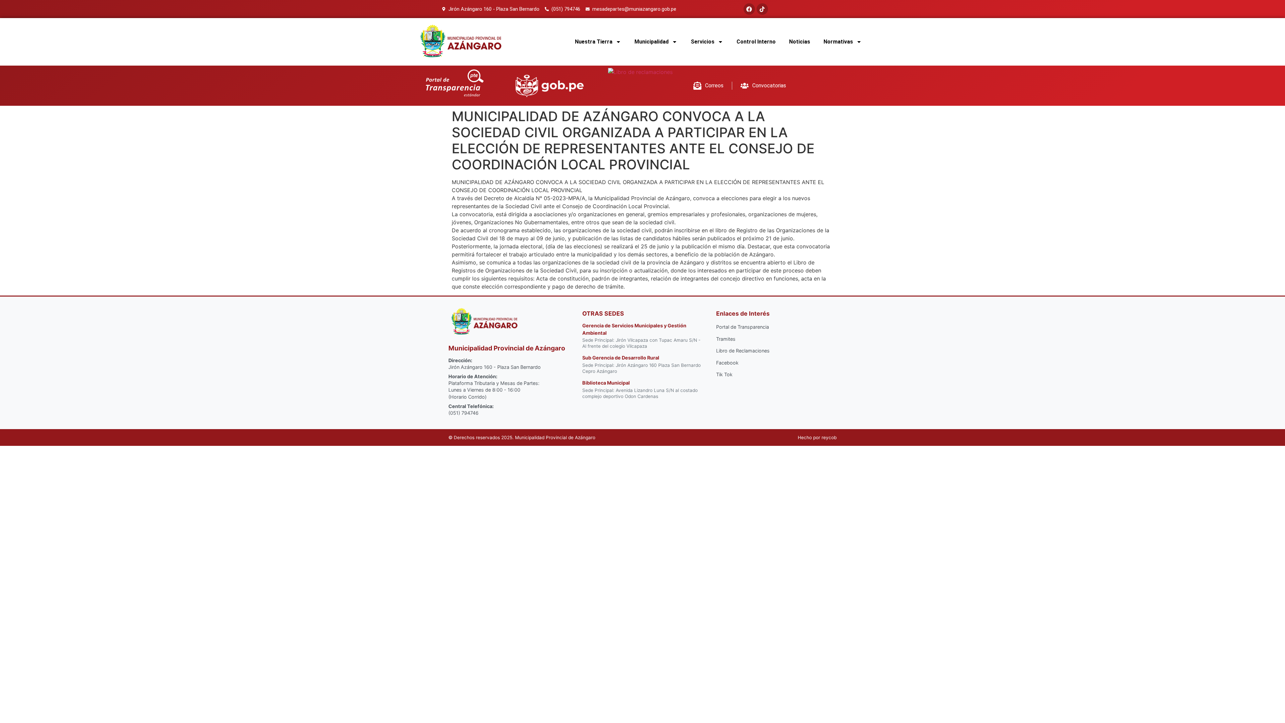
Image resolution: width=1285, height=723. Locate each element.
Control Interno (756, 41)
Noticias (799, 41)
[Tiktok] (762, 9)
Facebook (727, 363)
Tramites (726, 339)
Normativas (838, 41)
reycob (829, 437)
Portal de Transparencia (742, 327)
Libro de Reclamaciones (743, 350)
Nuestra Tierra (593, 41)
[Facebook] (749, 9)
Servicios (702, 41)
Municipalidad (651, 41)
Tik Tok (724, 374)
